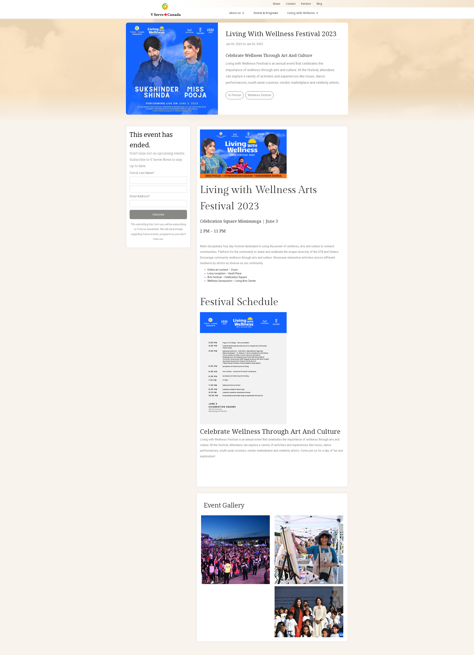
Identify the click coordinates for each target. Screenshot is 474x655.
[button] (236, 13)
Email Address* (140, 196)
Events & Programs (266, 12)
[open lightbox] (235, 549)
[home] (165, 9)
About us (235, 12)
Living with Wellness (301, 12)
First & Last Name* (142, 173)
